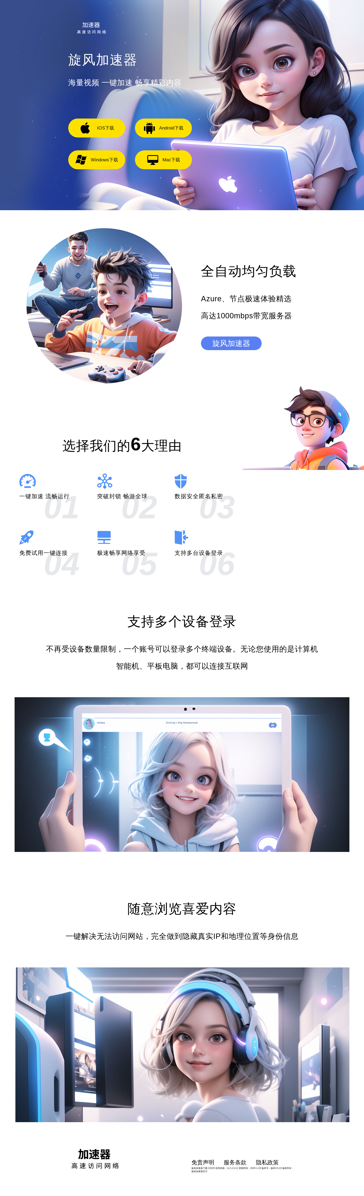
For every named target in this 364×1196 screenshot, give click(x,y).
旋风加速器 (231, 343)
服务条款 (235, 1162)
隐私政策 (267, 1162)
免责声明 (202, 1162)
